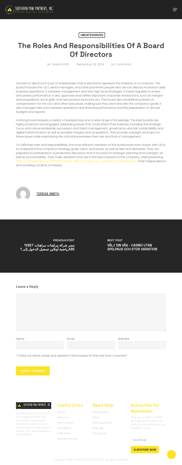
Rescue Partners (67, 439)
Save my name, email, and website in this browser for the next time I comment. (73, 356)
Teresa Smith (60, 64)
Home (61, 412)
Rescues (98, 428)
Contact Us (100, 433)
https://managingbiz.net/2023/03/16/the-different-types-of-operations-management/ (77, 161)
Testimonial (100, 412)
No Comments (121, 64)
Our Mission (64, 428)
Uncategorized (92, 35)
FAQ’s (96, 417)
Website (123, 339)
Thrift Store (63, 433)
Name (21, 339)
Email (71, 339)
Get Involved (65, 423)
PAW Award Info (102, 423)
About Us (63, 417)
